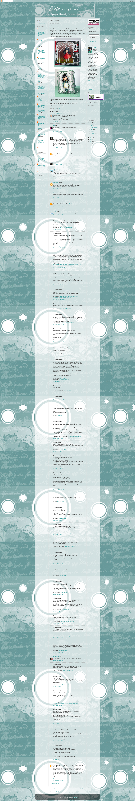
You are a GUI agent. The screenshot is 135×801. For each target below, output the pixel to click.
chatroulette (69, 739)
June (92, 129)
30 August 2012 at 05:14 (58, 206)
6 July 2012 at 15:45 (57, 178)
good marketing (63, 378)
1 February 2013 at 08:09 (59, 299)
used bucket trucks (66, 353)
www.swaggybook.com (68, 670)
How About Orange (40, 149)
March (92, 131)
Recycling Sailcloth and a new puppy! (41, 88)
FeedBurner (93, 41)
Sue (54, 125)
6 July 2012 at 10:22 (57, 147)
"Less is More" (41, 50)
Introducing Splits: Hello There (41, 118)
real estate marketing (64, 379)
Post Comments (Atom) (61, 791)
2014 (91, 122)
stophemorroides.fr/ (63, 518)
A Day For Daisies (40, 99)
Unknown (55, 152)
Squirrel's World (41, 58)
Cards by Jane (41, 93)
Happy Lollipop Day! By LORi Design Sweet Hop (41, 159)
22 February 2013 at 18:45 (59, 381)
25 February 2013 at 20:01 (59, 399)
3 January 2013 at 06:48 (58, 214)
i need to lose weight (67, 532)
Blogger (75, 797)
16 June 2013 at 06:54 (58, 723)
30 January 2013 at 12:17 (59, 229)
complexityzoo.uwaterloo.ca (64, 246)
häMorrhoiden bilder (63, 650)
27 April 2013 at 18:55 (58, 672)
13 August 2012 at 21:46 (58, 197)
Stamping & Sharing (40, 68)
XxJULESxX (56, 656)
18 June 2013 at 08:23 (58, 759)
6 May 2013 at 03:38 (57, 705)
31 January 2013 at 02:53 (59, 284)
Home (68, 789)
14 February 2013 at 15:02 (59, 354)
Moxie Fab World (40, 141)
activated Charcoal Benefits (68, 322)
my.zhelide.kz (66, 609)
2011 (91, 137)
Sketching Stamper (40, 74)
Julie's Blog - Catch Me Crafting (41, 42)
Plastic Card (56, 192)
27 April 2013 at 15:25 (58, 660)
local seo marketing (63, 283)
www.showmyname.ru (65, 308)
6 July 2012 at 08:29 (57, 131)
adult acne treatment (64, 488)
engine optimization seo (66, 227)
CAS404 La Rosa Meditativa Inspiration (41, 127)
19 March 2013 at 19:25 (58, 451)
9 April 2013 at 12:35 (57, 534)
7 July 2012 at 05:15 (57, 188)
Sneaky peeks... (94, 127)
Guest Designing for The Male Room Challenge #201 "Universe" (41, 34)
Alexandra (55, 136)
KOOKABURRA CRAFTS (41, 106)
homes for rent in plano (69, 546)
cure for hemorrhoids (65, 592)
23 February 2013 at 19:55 (59, 392)
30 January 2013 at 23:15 (59, 247)
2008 (91, 143)
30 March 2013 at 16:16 (58, 489)
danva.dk (60, 415)
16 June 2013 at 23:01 (58, 740)
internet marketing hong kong (74, 436)
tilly (54, 169)
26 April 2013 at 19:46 (58, 652)
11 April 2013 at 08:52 (58, 548)
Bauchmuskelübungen (67, 684)
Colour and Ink (41, 86)
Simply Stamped (41, 116)
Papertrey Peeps (41, 172)
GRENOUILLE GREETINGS (41, 30)
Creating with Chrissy (41, 124)
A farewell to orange (42, 151)
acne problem (63, 449)
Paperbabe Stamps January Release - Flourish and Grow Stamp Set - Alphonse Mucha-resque (41, 78)
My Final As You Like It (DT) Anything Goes (41, 61)
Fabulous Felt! (40, 174)
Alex (56, 108)
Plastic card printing (73, 203)
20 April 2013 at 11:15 (58, 611)
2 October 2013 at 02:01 (58, 780)
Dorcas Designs (41, 165)
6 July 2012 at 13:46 (57, 156)
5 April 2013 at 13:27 (57, 520)
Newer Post (53, 789)
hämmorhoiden (65, 562)
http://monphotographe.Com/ (67, 621)
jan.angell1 (55, 182)
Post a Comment (55, 783)
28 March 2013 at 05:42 (58, 468)
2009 (91, 141)
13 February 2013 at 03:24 (59, 324)
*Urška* (55, 211)
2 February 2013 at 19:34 (59, 310)
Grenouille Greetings (58, 113)
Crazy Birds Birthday (40, 45)
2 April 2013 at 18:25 (57, 503)
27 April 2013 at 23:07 (58, 686)
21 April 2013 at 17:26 (58, 623)
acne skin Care (60, 501)
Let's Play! (40, 100)
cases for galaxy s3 (69, 636)
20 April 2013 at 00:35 (58, 577)
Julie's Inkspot (41, 133)
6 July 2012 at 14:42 (57, 164)
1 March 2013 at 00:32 (58, 417)
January (93, 135)
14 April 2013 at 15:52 (58, 563)
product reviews (68, 339)
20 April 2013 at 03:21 (58, 594)
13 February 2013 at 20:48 (59, 341)
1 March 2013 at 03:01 (58, 438)
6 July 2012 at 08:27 (57, 121)
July (92, 125)
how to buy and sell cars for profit (71, 466)
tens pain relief (67, 390)
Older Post (82, 789)
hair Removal (63, 575)
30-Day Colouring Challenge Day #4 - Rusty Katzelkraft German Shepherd (41, 109)
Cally (54, 161)
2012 (91, 124)
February (93, 133)
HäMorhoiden (71, 721)
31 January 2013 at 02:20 (59, 267)
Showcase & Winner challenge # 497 (41, 52)
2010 (91, 139)
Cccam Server (56, 778)
